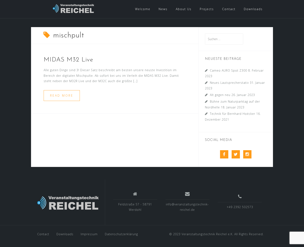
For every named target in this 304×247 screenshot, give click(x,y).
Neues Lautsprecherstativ (229, 83)
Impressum (89, 234)
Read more (61, 95)
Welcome (142, 9)
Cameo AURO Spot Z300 (228, 70)
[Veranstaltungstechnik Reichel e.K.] (68, 204)
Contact (229, 9)
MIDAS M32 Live (68, 60)
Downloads (253, 9)
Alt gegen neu (220, 95)
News (163, 9)
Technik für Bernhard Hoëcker (232, 114)
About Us (183, 9)
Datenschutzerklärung (121, 234)
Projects (207, 9)
